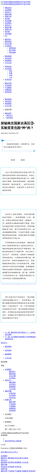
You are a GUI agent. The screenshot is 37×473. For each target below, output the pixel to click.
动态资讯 (8, 101)
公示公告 (8, 106)
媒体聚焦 (8, 103)
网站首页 (8, 8)
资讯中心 (9, 115)
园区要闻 (8, 99)
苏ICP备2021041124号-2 (9, 452)
